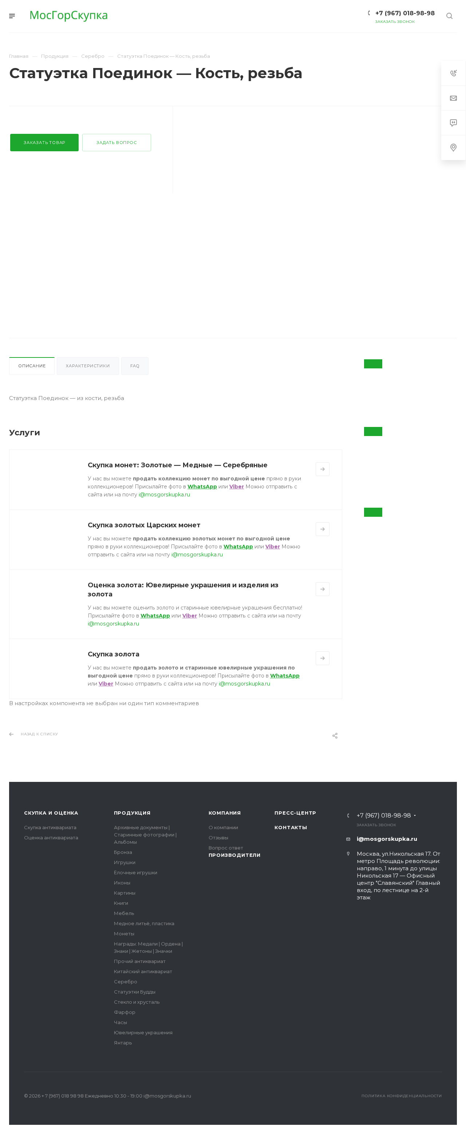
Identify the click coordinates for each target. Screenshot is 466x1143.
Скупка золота (113, 654)
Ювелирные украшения (143, 1032)
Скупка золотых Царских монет (144, 525)
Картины (124, 893)
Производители (235, 855)
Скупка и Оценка (51, 813)
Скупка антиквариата (50, 827)
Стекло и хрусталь (136, 1002)
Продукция (132, 813)
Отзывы (218, 837)
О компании (223, 827)
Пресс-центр (295, 813)
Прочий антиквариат (140, 961)
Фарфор (124, 1012)
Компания (225, 813)
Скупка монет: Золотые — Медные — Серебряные (178, 465)
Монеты (124, 933)
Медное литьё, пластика (144, 923)
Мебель (124, 913)
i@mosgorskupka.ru (164, 494)
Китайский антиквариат (143, 971)
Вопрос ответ (226, 848)
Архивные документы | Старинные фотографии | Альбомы (145, 834)
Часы (120, 1022)
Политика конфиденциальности (402, 1096)
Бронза (123, 852)
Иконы (122, 883)
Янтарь (123, 1043)
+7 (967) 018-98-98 (384, 816)
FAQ (134, 365)
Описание (32, 365)
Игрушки (124, 862)
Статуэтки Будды (134, 992)
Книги (121, 903)
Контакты (291, 827)
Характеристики (88, 365)
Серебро (125, 981)
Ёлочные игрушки (135, 872)
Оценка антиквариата (51, 837)
